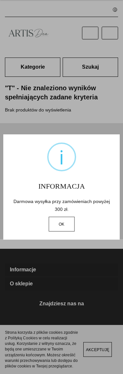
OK (61, 224)
